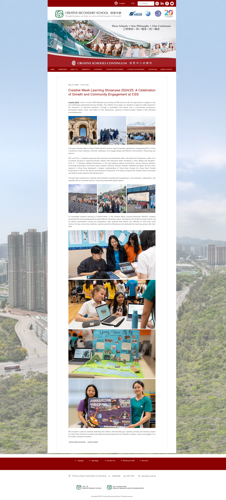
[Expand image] (82, 130)
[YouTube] (172, 3)
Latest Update (92, 442)
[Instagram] (157, 3)
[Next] (172, 43)
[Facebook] (167, 3)
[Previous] (51, 43)
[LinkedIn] (162, 3)
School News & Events (77, 442)
